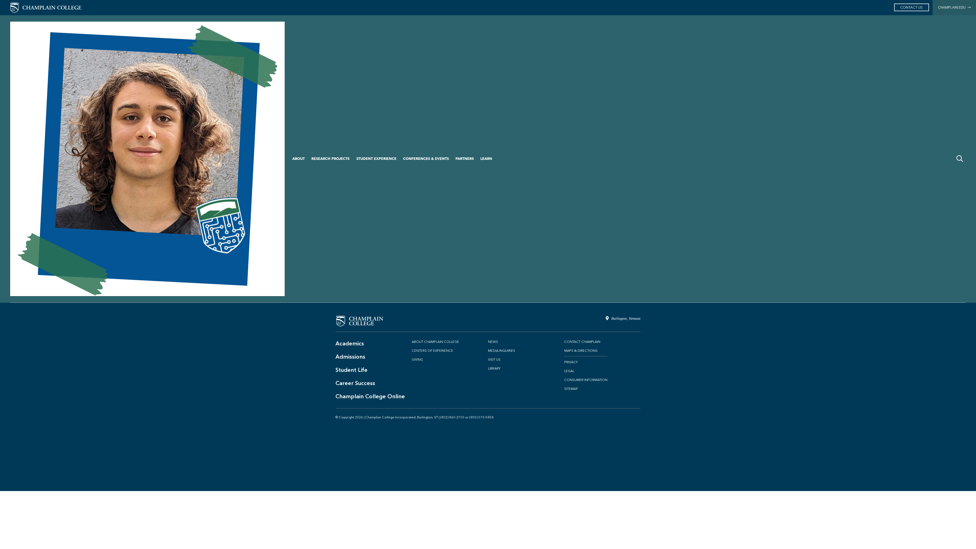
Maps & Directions (581, 351)
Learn (486, 159)
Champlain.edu (953, 7)
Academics (350, 343)
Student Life (352, 370)
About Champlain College (435, 342)
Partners (464, 159)
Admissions (350, 356)
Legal (569, 371)
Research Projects (330, 159)
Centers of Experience (432, 351)
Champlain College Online (370, 396)
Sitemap (571, 389)
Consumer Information (585, 380)
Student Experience (376, 159)
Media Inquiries (501, 351)
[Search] (959, 158)
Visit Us (494, 359)
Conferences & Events (426, 159)
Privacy (571, 362)
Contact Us (911, 7)
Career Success (355, 383)
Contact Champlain (582, 342)
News (493, 342)
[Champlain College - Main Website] (45, 7)
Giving (417, 359)
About (298, 159)
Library (494, 368)
